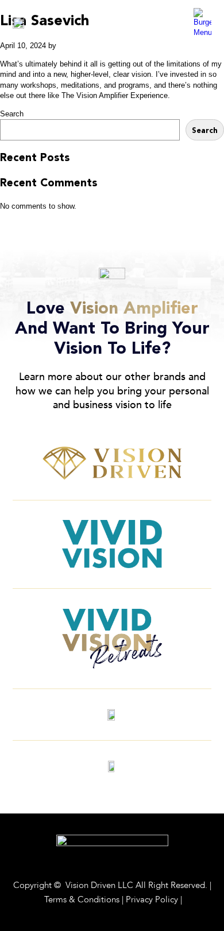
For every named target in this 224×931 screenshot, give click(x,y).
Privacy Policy (152, 899)
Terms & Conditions (81, 899)
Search (12, 113)
